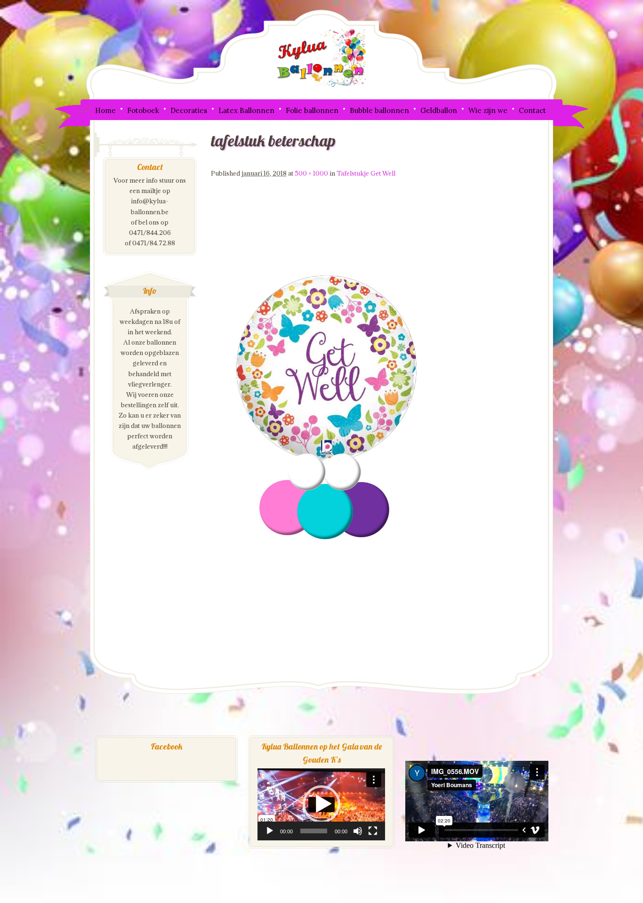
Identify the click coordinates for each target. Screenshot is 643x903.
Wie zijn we (487, 110)
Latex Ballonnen (246, 110)
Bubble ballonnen (379, 110)
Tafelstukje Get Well (366, 173)
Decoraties (188, 110)
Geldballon (438, 110)
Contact (532, 110)
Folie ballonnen (312, 110)
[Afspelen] (269, 831)
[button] (321, 804)
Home (105, 110)
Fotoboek (143, 110)
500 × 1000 (311, 173)
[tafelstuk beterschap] (328, 646)
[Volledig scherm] (373, 831)
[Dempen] (357, 831)
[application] (321, 804)
